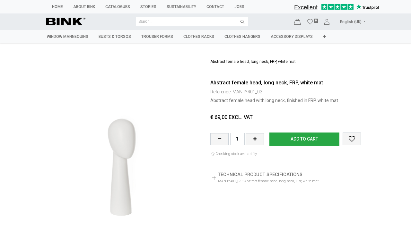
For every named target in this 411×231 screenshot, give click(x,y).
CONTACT (215, 6)
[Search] (242, 21)
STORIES (148, 6)
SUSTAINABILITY (181, 6)
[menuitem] (67, 36)
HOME (57, 6)
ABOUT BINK (84, 6)
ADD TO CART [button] (304, 138)
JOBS (239, 6)
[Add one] (255, 139)
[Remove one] (219, 139)
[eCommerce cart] (297, 21)
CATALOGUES (117, 6)
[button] (352, 139)
